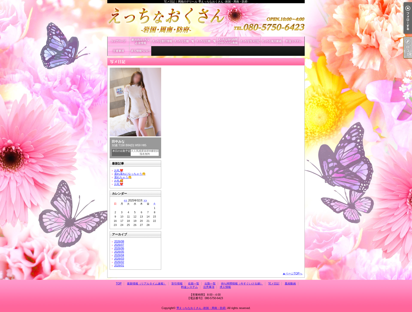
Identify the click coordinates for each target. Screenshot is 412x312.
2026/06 (119, 248)
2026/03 (119, 258)
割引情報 (162, 41)
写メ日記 (250, 41)
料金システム (293, 41)
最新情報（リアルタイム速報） (140, 41)
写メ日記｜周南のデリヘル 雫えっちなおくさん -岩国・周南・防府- (206, 20)
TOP (118, 41)
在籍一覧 (184, 41)
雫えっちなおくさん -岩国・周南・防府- (201, 308)
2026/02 (119, 262)
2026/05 (119, 251)
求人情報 (140, 51)
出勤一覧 (206, 41)
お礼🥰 (118, 180)
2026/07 (119, 245)
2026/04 (119, 255)
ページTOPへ (293, 273)
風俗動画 (272, 41)
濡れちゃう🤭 (123, 177)
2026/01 (119, 265)
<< (125, 200)
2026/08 (119, 241)
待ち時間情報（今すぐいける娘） (228, 41)
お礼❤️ (118, 170)
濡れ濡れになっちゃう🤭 (129, 173)
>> (145, 200)
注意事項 (118, 51)
